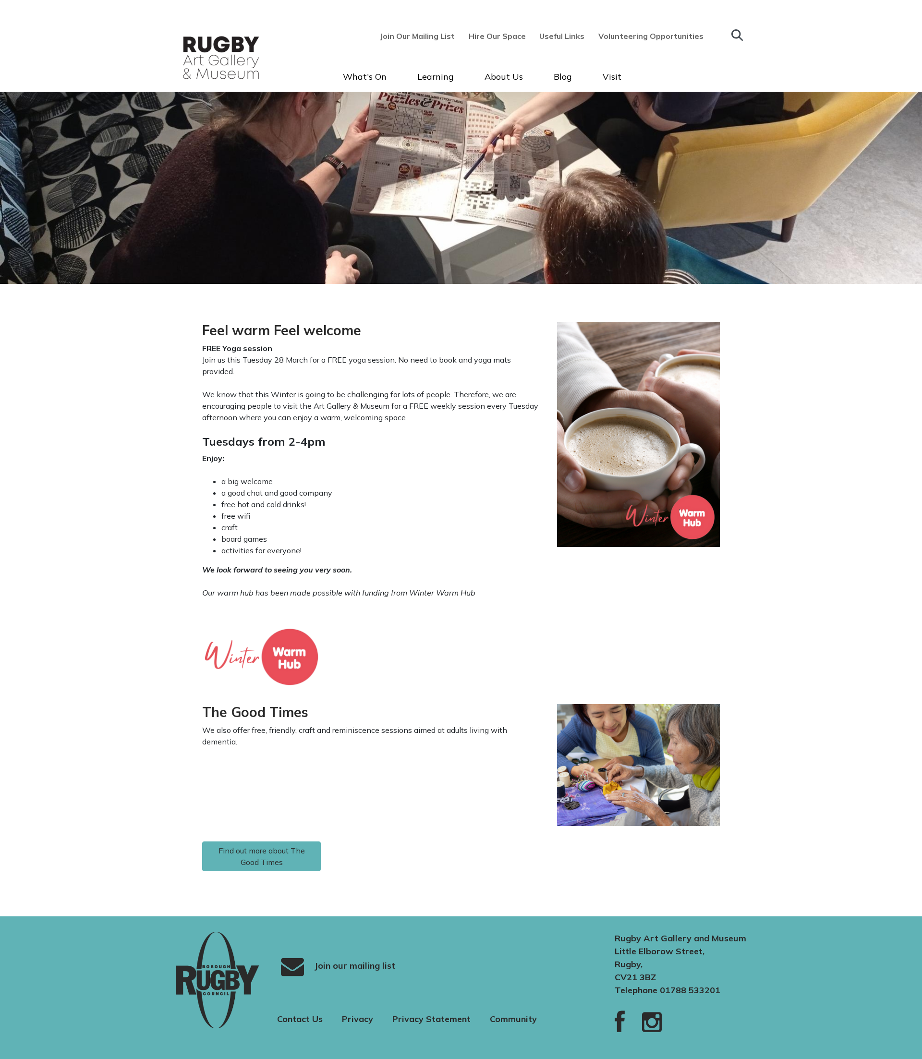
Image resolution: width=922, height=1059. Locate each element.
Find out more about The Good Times (261, 856)
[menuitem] (420, 36)
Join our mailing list (353, 965)
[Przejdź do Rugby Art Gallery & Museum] (203, 57)
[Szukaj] (737, 35)
